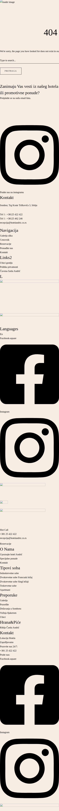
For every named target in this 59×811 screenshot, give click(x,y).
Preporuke (8, 595)
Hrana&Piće (10, 622)
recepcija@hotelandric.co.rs (13, 35)
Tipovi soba (10, 568)
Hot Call (4, 27)
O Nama (7, 549)
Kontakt (7, 632)
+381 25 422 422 (8, 31)
